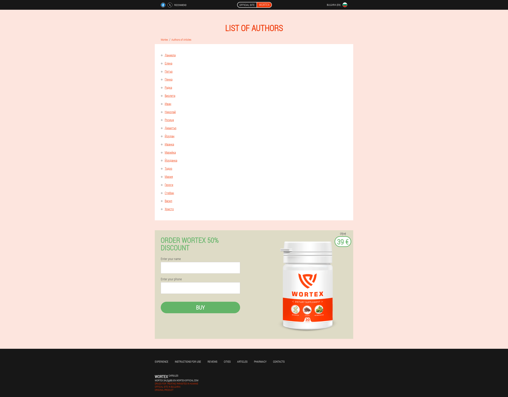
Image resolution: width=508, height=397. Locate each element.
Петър (169, 71)
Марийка (170, 152)
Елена (168, 63)
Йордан (169, 136)
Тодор (168, 168)
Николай (170, 112)
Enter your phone (171, 279)
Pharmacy (260, 361)
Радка (168, 87)
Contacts (279, 361)
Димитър (170, 128)
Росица (169, 120)
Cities (227, 361)
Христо (169, 209)
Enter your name (171, 258)
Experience (161, 361)
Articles (242, 361)
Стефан (169, 193)
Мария (169, 176)
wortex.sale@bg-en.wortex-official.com (176, 380)
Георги (169, 185)
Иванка (169, 144)
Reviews (212, 361)
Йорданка (171, 160)
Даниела (170, 55)
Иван (168, 104)
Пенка (168, 79)
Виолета (170, 95)
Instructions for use (188, 361)
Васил (168, 201)
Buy (200, 307)
